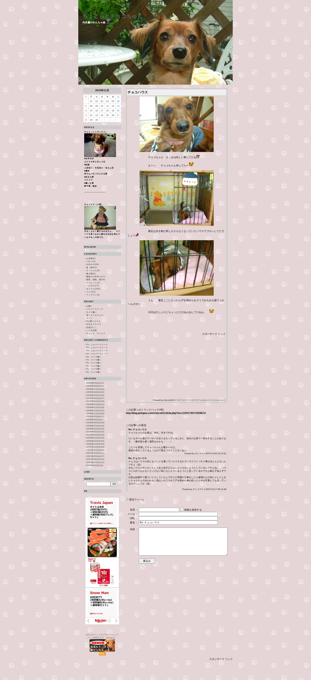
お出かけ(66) (92, 264)
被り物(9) (91, 274)
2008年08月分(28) (95, 423)
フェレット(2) (93, 283)
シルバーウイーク (94, 309)
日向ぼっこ (91, 327)
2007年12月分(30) (95, 447)
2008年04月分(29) (95, 435)
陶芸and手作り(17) (95, 277)
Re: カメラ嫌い (94, 357)
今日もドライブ (93, 324)
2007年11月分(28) (95, 450)
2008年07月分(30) (95, 426)
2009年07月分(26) (95, 389)
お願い (89, 306)
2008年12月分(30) (95, 411)
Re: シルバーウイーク (97, 344)
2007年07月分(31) (95, 462)
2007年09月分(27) (95, 456)
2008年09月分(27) (95, 420)
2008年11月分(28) (95, 413)
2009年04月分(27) (95, 398)
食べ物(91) (91, 267)
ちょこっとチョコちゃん (113, 16)
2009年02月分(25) (95, 404)
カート (89, 318)
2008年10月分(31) (95, 416)
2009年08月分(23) (95, 386)
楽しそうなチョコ (94, 315)
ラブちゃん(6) (93, 270)
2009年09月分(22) (95, 383)
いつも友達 (91, 330)
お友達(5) (91, 258)
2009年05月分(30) (95, 395)
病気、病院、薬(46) (95, 280)
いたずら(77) (92, 286)
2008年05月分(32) (95, 432)
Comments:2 (219, 400)
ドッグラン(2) (93, 295)
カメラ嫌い (91, 312)
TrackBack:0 (205, 400)
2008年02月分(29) (95, 441)
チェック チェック (95, 333)
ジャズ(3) (91, 292)
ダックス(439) (93, 289)
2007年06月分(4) (94, 465)
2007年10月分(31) (95, 453)
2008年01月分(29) (95, 444)
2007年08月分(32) (95, 459)
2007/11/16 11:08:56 (186, 400)
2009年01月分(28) (95, 407)
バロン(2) (91, 261)
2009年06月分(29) (95, 392)
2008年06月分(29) (95, 429)
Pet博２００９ (93, 321)
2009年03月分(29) (95, 401)
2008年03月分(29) (95, 438)
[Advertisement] (163, 365)
